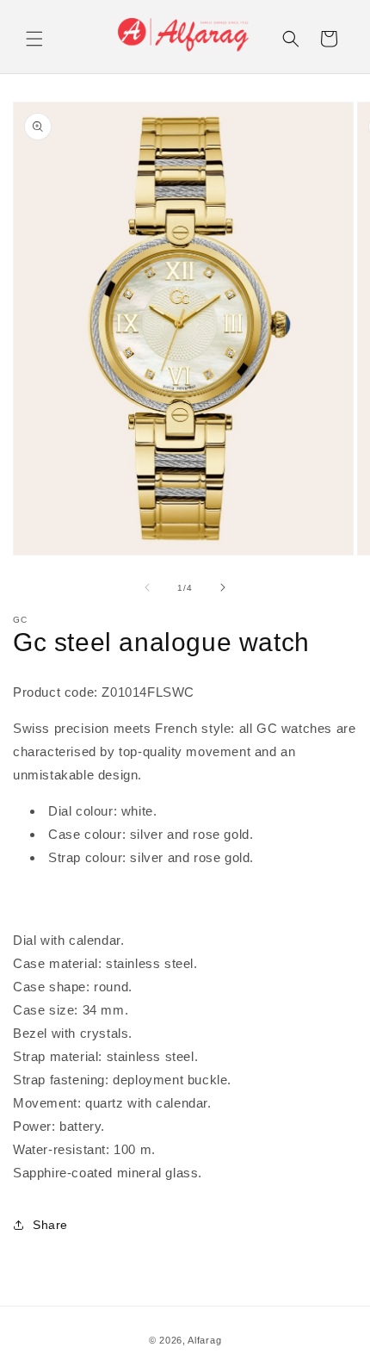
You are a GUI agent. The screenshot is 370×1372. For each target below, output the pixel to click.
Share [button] (50, 1225)
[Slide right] (223, 587)
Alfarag (204, 1340)
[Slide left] (147, 587)
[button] (34, 39)
